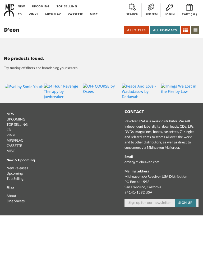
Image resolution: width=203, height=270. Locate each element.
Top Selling (15, 178)
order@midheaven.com (141, 162)
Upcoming (15, 173)
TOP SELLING (67, 6)
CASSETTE (75, 14)
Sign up (185, 203)
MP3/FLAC (53, 14)
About (11, 195)
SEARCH (132, 14)
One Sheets (16, 201)
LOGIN (170, 14)
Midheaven (9, 10)
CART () (189, 14)
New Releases (17, 168)
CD (20, 14)
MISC (94, 14)
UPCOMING (41, 6)
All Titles (136, 30)
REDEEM (151, 14)
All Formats (165, 30)
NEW (21, 6)
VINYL (33, 14)
